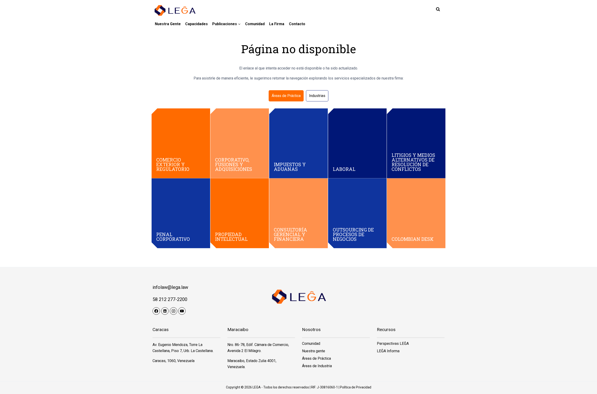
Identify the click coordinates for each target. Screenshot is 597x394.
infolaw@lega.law (170, 287)
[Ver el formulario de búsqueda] (438, 9)
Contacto (297, 24)
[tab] (286, 95)
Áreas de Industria (317, 366)
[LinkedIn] (165, 311)
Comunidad (255, 24)
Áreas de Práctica (316, 358)
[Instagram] (173, 311)
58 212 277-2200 (170, 299)
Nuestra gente (168, 24)
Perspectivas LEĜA (393, 343)
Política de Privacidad (355, 387)
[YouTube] (182, 311)
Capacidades (196, 24)
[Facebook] (156, 311)
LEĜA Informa (388, 351)
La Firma (276, 24)
